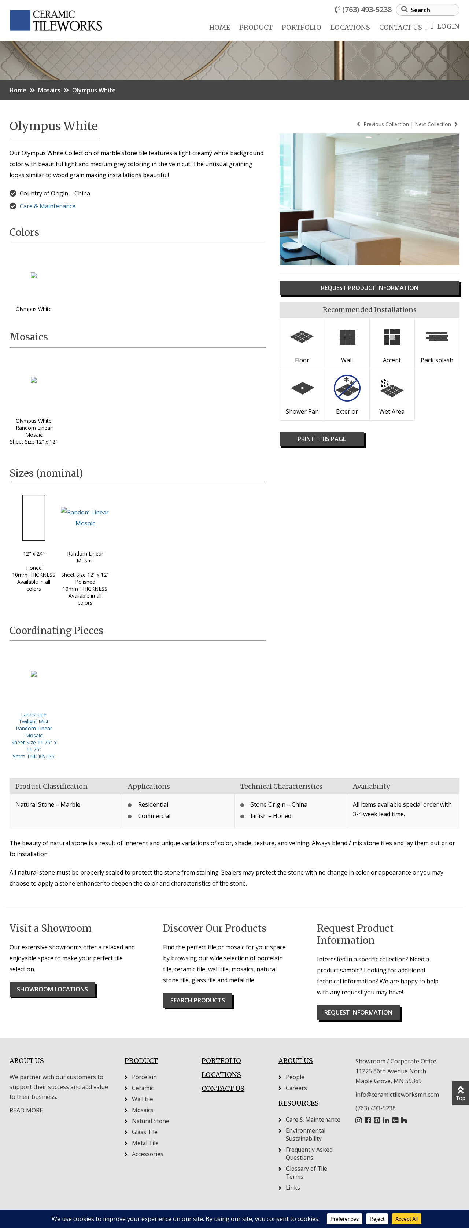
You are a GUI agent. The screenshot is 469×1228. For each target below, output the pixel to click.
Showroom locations (52, 989)
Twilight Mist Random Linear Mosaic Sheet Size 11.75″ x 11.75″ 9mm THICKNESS (33, 739)
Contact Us (400, 27)
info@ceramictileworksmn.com (397, 1094)
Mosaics (49, 90)
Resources (298, 1103)
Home (219, 27)
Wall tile (142, 1099)
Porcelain (144, 1077)
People (295, 1077)
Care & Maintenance (47, 206)
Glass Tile (145, 1132)
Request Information (358, 1012)
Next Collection (434, 124)
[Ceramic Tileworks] (81, 10)
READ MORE (26, 1110)
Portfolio (301, 27)
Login (448, 26)
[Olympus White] (34, 277)
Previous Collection (386, 124)
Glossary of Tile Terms (306, 1173)
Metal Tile (145, 1143)
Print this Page (322, 439)
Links (293, 1188)
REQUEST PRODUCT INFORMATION (369, 288)
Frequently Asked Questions (309, 1153)
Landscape (34, 714)
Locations (350, 27)
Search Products (197, 1000)
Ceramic (143, 1088)
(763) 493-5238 (367, 9)
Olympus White (94, 90)
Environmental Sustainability (305, 1134)
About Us (295, 1060)
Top (460, 1098)
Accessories (147, 1154)
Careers (296, 1088)
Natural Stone (150, 1121)
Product (256, 27)
